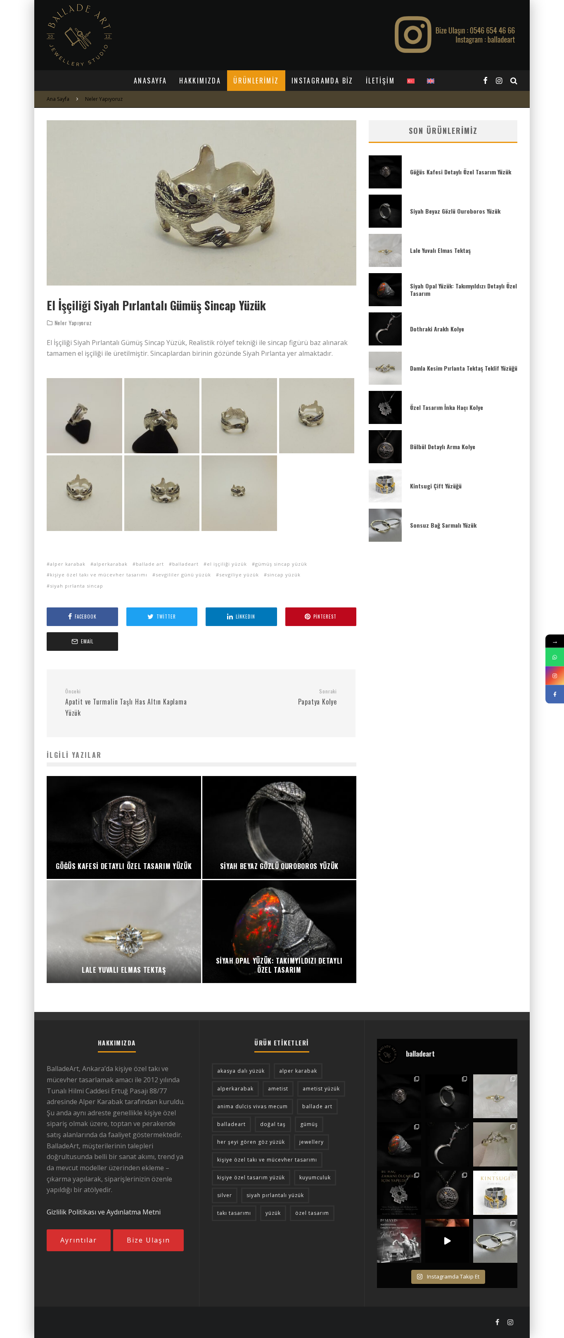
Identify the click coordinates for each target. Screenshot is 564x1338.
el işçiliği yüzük (227, 564)
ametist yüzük (321, 1088)
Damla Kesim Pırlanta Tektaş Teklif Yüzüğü (463, 368)
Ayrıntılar (78, 1240)
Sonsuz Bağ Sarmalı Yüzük (443, 525)
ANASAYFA (150, 81)
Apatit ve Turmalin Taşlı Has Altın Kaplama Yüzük (126, 703)
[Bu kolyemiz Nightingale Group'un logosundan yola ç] (447, 1193)
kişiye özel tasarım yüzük (251, 1177)
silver (224, 1195)
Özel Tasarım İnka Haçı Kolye (446, 407)
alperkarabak (111, 564)
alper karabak (67, 564)
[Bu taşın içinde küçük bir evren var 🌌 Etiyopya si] (399, 1144)
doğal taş (273, 1124)
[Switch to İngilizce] (431, 80)
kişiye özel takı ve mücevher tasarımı (98, 574)
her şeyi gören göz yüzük (251, 1141)
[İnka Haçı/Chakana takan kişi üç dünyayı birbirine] (399, 1193)
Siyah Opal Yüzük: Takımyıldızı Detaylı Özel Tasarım (463, 289)
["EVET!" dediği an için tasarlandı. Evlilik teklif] (495, 1096)
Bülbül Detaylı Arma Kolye (442, 446)
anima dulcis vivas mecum (252, 1106)
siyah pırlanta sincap (76, 586)
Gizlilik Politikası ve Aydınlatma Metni (104, 1212)
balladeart (185, 564)
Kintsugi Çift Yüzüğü (436, 485)
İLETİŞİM (380, 81)
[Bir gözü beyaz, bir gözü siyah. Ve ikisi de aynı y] (447, 1096)
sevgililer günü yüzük (183, 574)
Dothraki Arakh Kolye (437, 328)
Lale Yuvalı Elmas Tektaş (440, 250)
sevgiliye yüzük (239, 574)
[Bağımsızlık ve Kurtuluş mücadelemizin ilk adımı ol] (399, 1241)
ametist (278, 1088)
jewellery (311, 1141)
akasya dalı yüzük (241, 1070)
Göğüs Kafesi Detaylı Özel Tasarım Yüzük (460, 171)
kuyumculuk (315, 1177)
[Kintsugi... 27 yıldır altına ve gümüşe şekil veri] (495, 1193)
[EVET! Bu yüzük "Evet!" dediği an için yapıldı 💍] (495, 1144)
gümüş (309, 1124)
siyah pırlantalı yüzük (275, 1195)
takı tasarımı (234, 1213)
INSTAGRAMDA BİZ (322, 81)
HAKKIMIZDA (200, 81)
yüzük (273, 1213)
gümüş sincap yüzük (281, 564)
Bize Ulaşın (148, 1240)
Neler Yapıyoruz (73, 322)
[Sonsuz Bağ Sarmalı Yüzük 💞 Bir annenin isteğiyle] (447, 1241)
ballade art (150, 564)
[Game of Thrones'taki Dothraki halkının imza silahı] (447, 1144)
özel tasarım (312, 1213)
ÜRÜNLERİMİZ (256, 81)
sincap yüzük (284, 574)
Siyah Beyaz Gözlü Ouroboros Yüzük (455, 211)
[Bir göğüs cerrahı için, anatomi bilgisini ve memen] (399, 1096)
